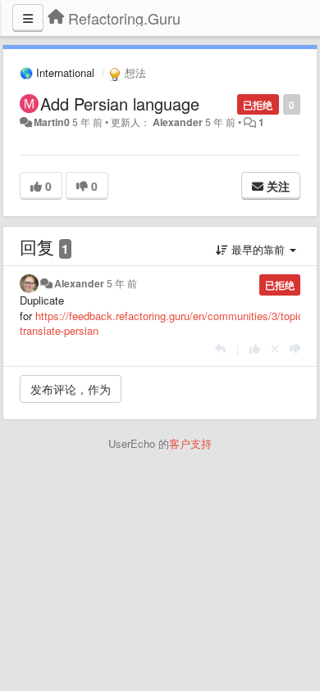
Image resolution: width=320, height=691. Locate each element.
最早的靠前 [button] (258, 249)
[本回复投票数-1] (295, 348)
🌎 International (57, 72)
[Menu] (27, 18)
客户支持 (190, 443)
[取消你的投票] (275, 348)
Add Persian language (119, 103)
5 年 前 (122, 283)
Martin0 (52, 122)
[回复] (220, 348)
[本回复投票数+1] (254, 348)
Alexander (178, 122)
